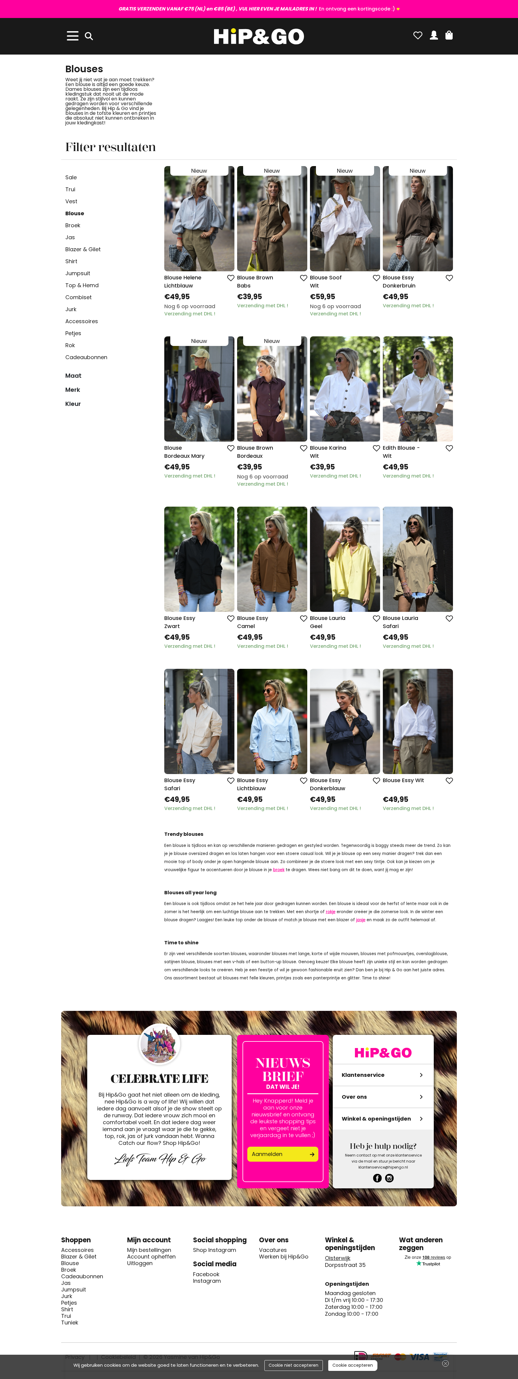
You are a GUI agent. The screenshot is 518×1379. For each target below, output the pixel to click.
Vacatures (273, 1250)
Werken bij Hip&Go (283, 1256)
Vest (71, 201)
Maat (73, 375)
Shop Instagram (214, 1250)
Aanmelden (267, 1154)
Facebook (206, 1274)
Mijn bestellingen (149, 1250)
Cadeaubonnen (86, 357)
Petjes (73, 333)
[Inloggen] (434, 35)
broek (278, 870)
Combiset (78, 297)
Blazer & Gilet (83, 249)
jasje (360, 920)
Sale (71, 177)
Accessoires (81, 321)
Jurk (70, 309)
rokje (330, 912)
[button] (449, 35)
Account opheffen (151, 1256)
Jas (70, 237)
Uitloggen (140, 1263)
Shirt (71, 261)
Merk (72, 390)
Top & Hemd (82, 285)
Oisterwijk (337, 1258)
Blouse (74, 213)
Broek (72, 225)
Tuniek (69, 1322)
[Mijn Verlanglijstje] (417, 35)
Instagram (207, 1281)
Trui (70, 189)
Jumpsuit (77, 273)
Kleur (73, 404)
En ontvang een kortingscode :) (256, 8)
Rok (70, 345)
